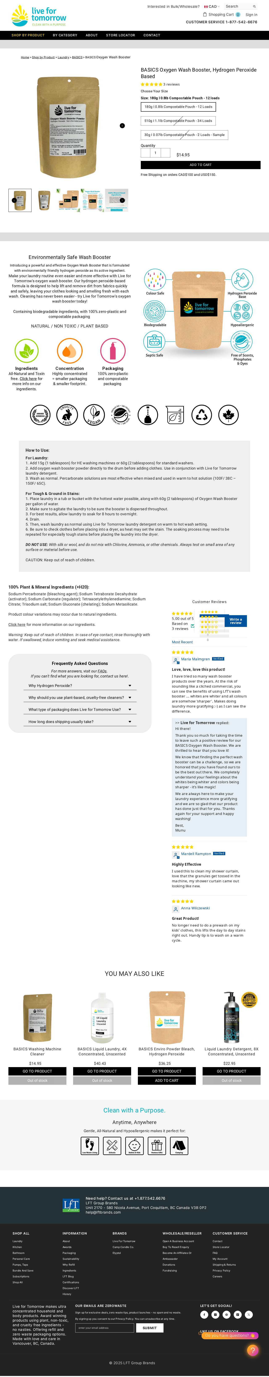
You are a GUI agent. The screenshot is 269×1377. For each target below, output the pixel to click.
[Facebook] (204, 1315)
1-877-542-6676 (241, 22)
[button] (152, 84)
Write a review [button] (236, 621)
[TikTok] (238, 1315)
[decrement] (145, 153)
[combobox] (237, 6)
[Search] (240, 6)
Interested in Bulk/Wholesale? (174, 6)
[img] (183, 652)
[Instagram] (215, 1315)
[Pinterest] (227, 1315)
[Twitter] (249, 1315)
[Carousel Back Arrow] (14, 200)
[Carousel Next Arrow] (122, 125)
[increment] (165, 153)
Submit (150, 1328)
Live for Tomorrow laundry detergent (125, 524)
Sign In (251, 15)
